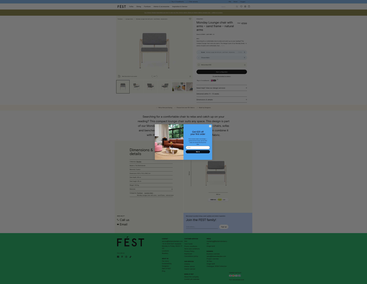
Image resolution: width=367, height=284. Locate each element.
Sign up (198, 151)
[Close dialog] (210, 126)
